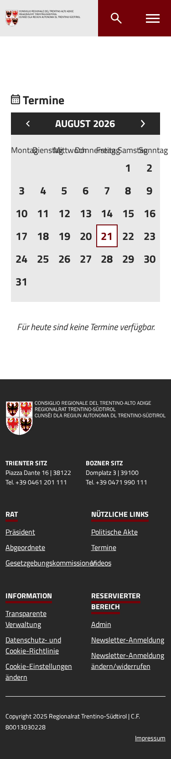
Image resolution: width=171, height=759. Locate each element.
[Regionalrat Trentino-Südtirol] (42, 18)
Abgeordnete (25, 547)
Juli (30, 124)
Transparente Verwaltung (26, 619)
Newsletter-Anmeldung (127, 639)
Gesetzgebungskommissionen (51, 562)
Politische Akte (114, 531)
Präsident (20, 531)
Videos (101, 562)
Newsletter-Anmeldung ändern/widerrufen (127, 661)
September (140, 123)
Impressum (150, 738)
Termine (103, 547)
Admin (101, 624)
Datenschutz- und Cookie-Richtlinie (33, 645)
